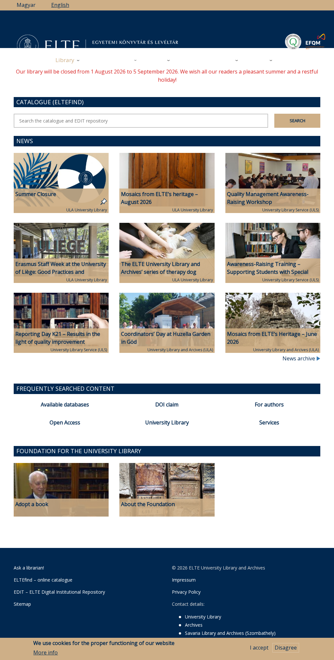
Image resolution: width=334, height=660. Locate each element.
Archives (154, 60)
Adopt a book (31, 504)
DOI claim (166, 404)
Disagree (286, 647)
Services (269, 422)
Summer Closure (35, 194)
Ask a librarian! (29, 568)
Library (64, 60)
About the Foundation (148, 504)
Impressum (184, 580)
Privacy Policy (186, 592)
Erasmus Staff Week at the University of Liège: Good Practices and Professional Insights (60, 272)
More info (45, 652)
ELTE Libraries (297, 60)
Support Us (191, 60)
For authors (269, 404)
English (60, 4)
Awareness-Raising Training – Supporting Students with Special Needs (267, 272)
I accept (259, 647)
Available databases (65, 404)
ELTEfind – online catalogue (43, 580)
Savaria (223, 60)
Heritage (256, 60)
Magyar (26, 4)
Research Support (109, 60)
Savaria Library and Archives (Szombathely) (230, 633)
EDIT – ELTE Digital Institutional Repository (59, 592)
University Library (167, 422)
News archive (299, 358)
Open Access (65, 422)
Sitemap (22, 604)
